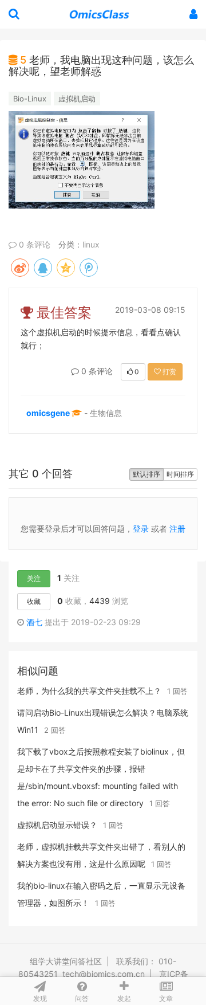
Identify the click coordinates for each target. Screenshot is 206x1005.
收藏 (34, 601)
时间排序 (180, 474)
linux (91, 244)
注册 (177, 528)
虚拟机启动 (77, 98)
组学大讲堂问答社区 (66, 961)
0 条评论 (33, 244)
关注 (34, 578)
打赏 (168, 371)
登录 (141, 528)
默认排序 (146, 474)
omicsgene (48, 413)
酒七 (34, 622)
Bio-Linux (29, 98)
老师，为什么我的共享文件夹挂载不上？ (89, 691)
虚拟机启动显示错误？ (57, 825)
